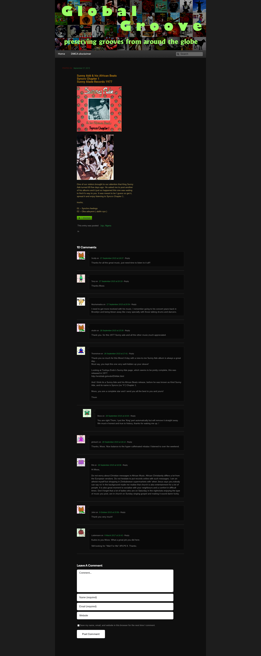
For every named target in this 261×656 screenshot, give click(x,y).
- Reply (127, 258)
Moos (99, 416)
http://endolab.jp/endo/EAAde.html (107, 376)
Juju (102, 226)
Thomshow (95, 354)
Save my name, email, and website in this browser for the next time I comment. (117, 625)
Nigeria (108, 226)
